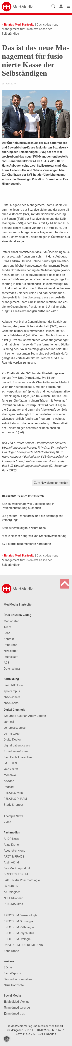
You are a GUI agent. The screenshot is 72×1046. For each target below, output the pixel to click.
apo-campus (12, 691)
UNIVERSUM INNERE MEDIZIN (23, 945)
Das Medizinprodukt (17, 868)
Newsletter (10, 651)
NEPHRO (13, 898)
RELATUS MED (13, 793)
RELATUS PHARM (15, 799)
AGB (6, 662)
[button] (6, 1039)
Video (7, 822)
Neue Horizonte (14, 985)
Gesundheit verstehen (18, 979)
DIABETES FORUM (16, 874)
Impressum (11, 657)
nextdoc (9, 781)
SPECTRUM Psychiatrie (19, 933)
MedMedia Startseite (18, 604)
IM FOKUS (10, 763)
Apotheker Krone (14, 850)
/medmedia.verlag (18, 1007)
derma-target (12, 733)
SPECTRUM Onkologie (18, 921)
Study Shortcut (13, 804)
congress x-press (14, 727)
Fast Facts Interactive (18, 757)
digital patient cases (17, 745)
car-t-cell (9, 721)
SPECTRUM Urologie (17, 939)
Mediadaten (11, 621)
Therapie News (13, 816)
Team (7, 627)
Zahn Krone (11, 951)
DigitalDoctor (12, 739)
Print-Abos (10, 645)
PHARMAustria (13, 904)
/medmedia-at (15, 1013)
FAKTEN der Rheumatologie (22, 880)
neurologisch (12, 892)
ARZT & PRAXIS (14, 856)
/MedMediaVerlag (18, 1001)
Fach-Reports (12, 973)
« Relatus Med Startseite (18, 24)
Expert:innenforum (16, 751)
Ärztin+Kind (11, 862)
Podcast (9, 787)
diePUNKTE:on (13, 685)
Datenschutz (12, 668)
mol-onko (10, 775)
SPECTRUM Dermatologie (20, 915)
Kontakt (9, 639)
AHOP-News (11, 839)
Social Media (12, 995)
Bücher (8, 967)
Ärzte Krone (11, 844)
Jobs (7, 633)
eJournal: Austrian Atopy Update (25, 716)
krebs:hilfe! (11, 769)
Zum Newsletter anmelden (51, 482)
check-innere (12, 697)
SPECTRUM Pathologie (19, 927)
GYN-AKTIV (11, 886)
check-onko (11, 703)
